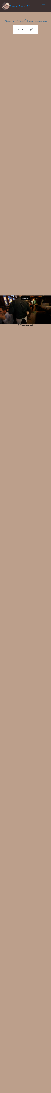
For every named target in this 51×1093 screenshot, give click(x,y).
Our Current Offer (25, 29)
